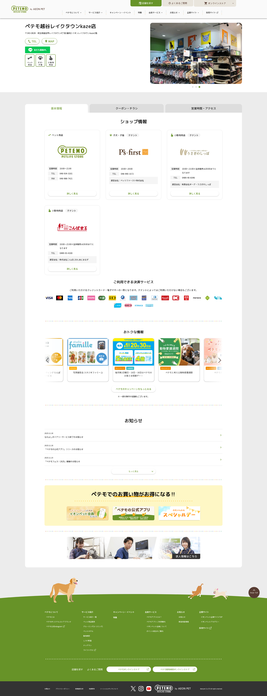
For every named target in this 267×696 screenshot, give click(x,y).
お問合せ (47, 689)
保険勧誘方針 (79, 689)
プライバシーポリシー (63, 689)
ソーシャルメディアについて (109, 689)
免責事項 (92, 689)
